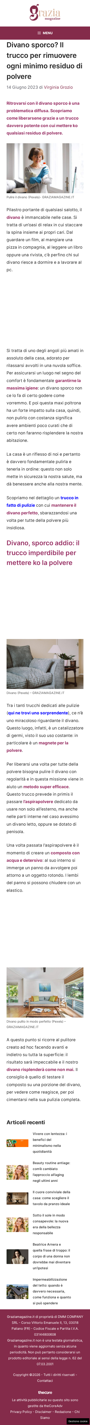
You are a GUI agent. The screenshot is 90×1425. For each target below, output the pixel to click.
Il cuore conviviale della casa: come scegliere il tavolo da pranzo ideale (51, 1198)
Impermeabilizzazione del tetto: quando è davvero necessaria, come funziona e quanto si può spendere (52, 1291)
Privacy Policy (21, 1412)
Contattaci (45, 1381)
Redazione (63, 1412)
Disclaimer (43, 1412)
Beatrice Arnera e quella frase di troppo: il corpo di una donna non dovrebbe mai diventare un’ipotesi (52, 1256)
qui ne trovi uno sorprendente (38, 712)
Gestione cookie (78, 1421)
